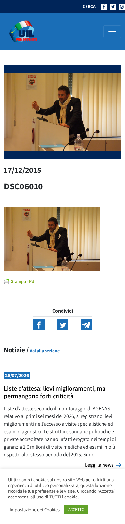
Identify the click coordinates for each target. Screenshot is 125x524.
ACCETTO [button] (76, 509)
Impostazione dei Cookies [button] (35, 510)
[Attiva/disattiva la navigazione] (112, 31)
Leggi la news (103, 464)
